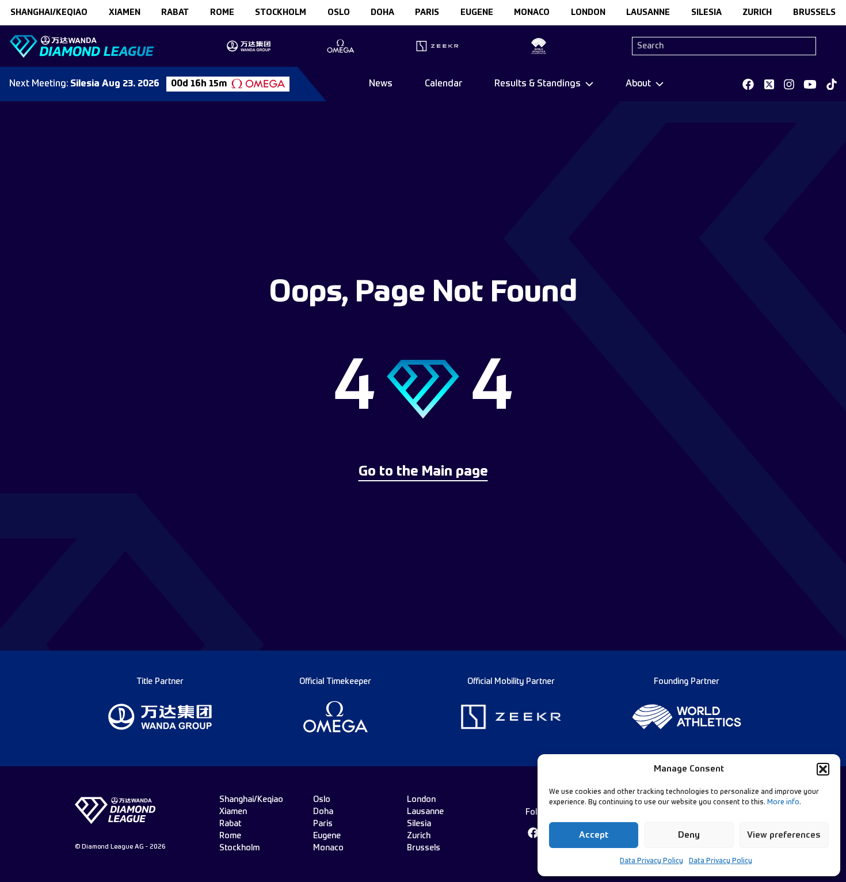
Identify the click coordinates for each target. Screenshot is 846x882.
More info (783, 802)
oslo (338, 13)
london (588, 13)
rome (222, 13)
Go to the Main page (423, 472)
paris (427, 13)
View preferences (784, 835)
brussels (814, 13)
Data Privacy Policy (651, 861)
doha (382, 13)
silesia (706, 13)
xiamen (124, 13)
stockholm (280, 13)
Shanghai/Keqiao (48, 13)
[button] (823, 769)
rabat (175, 13)
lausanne (648, 13)
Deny (689, 835)
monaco (532, 13)
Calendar (443, 84)
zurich (757, 13)
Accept (593, 835)
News (380, 84)
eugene (476, 13)
